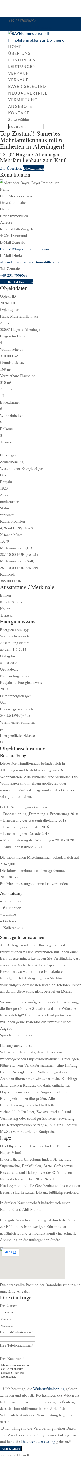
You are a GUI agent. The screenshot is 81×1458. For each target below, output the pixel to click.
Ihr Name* (8, 1305)
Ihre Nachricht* (12, 1358)
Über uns (19, 54)
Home (15, 47)
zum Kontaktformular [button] (16, 281)
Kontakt (18, 113)
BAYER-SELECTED (27, 87)
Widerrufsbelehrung (49, 1388)
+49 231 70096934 (15, 275)
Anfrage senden (11, 1448)
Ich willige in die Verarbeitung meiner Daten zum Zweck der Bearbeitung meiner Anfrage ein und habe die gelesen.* (38, 1435)
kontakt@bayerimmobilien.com (24, 248)
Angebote (20, 107)
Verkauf (18, 73)
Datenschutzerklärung (38, 1441)
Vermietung (23, 100)
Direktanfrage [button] (33, 168)
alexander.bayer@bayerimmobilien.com (31, 262)
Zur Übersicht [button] (11, 168)
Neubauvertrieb (28, 93)
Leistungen (22, 60)
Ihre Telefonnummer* (17, 1345)
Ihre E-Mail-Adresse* (17, 1331)
